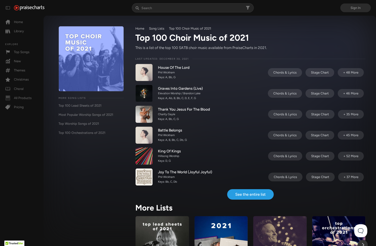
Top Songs (21, 52)
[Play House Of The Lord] (144, 72)
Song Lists (156, 28)
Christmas (21, 79)
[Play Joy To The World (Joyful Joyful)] (144, 177)
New (17, 61)
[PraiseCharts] (29, 7)
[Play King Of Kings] (144, 156)
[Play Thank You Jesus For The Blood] (144, 114)
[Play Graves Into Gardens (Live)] (144, 93)
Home (18, 22)
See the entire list (250, 194)
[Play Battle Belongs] (144, 135)
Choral (19, 89)
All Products (23, 98)
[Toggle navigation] (7, 7)
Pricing (19, 107)
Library (19, 31)
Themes (19, 70)
